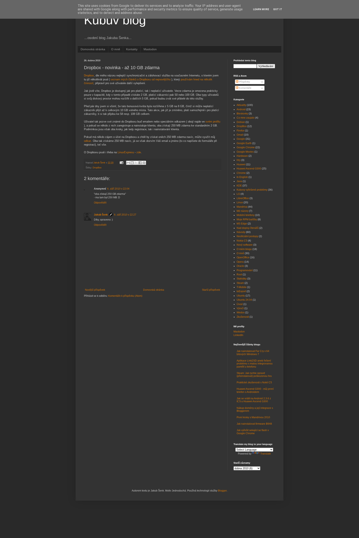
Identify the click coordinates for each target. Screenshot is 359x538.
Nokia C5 (242, 240)
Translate (265, 453)
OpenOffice (243, 257)
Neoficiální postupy (247, 236)
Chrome (241, 173)
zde (138, 152)
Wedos (241, 312)
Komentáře (244, 88)
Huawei (241, 164)
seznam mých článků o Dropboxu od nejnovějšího (141, 79)
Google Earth (244, 143)
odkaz (87, 140)
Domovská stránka (93, 49)
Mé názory (242, 211)
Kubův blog (115, 20)
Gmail (240, 134)
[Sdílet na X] (136, 163)
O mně (115, 49)
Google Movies (245, 151)
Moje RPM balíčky (247, 219)
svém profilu (212, 121)
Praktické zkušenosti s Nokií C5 (254, 382)
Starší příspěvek (211, 289)
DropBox (97, 167)
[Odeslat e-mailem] (128, 163)
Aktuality (241, 105)
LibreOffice (243, 198)
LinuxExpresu (126, 152)
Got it (277, 9)
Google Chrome (246, 147)
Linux (240, 202)
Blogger (222, 490)
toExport (241, 291)
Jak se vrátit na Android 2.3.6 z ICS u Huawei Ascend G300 (254, 400)
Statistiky (242, 278)
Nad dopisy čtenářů (248, 228)
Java (239, 181)
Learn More (261, 9)
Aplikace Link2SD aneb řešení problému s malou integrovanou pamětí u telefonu (255, 363)
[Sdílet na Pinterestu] (144, 163)
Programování (245, 270)
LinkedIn (238, 335)
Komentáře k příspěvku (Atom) (125, 295)
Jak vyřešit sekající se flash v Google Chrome (253, 432)
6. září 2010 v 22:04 (118, 188)
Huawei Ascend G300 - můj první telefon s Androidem (255, 390)
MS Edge (242, 223)
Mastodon (150, 49)
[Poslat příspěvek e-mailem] (121, 162)
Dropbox (89, 75)
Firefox (240, 130)
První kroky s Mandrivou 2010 (253, 417)
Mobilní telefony (245, 215)
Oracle (240, 266)
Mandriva (242, 206)
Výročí (240, 308)
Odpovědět (100, 202)
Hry (239, 160)
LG (238, 193)
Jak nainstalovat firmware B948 (254, 423)
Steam (240, 283)
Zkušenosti (243, 316)
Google (241, 138)
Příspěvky (244, 81)
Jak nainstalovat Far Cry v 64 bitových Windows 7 (253, 352)
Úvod (240, 304)
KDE (239, 185)
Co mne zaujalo (245, 117)
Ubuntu (241, 295)
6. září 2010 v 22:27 (125, 214)
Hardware (242, 155)
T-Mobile (241, 287)
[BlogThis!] (132, 163)
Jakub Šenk (101, 214)
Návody (241, 232)
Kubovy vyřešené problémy (252, 189)
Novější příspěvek (95, 289)
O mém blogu (244, 249)
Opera (240, 261)
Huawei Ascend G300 (249, 168)
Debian (241, 122)
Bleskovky (242, 113)
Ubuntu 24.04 (244, 299)
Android (241, 109)
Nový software (245, 244)
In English (242, 177)
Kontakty (132, 49)
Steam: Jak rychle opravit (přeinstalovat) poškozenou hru (254, 374)
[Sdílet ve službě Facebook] (140, 163)
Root (239, 274)
